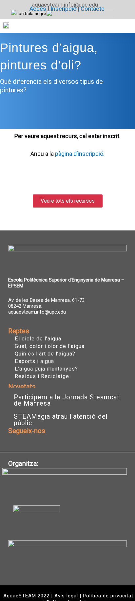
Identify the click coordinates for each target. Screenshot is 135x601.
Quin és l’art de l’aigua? (45, 354)
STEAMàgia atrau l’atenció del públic (60, 420)
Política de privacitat (108, 596)
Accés (37, 8)
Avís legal (66, 596)
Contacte (93, 8)
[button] (124, 25)
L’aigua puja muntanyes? (46, 369)
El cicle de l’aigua (38, 339)
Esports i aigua (34, 361)
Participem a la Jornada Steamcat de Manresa (66, 400)
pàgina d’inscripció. (80, 153)
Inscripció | (65, 8)
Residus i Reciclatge (42, 376)
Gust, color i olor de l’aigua (50, 346)
